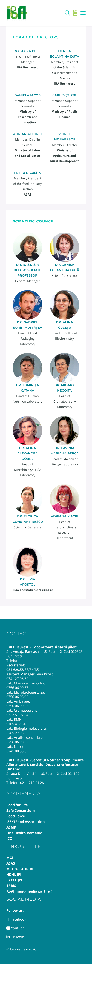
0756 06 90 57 (17, 687)
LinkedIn (17, 937)
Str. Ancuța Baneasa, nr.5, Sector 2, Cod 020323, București (44, 653)
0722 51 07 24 (17, 714)
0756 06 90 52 (17, 742)
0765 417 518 (16, 724)
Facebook (18, 919)
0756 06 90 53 (17, 705)
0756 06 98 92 (17, 696)
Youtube (17, 928)
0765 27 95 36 (17, 733)
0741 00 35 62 (17, 751)
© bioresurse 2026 (21, 949)
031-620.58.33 (17, 669)
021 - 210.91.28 (32, 782)
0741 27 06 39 (17, 678)
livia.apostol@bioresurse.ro (33, 590)
